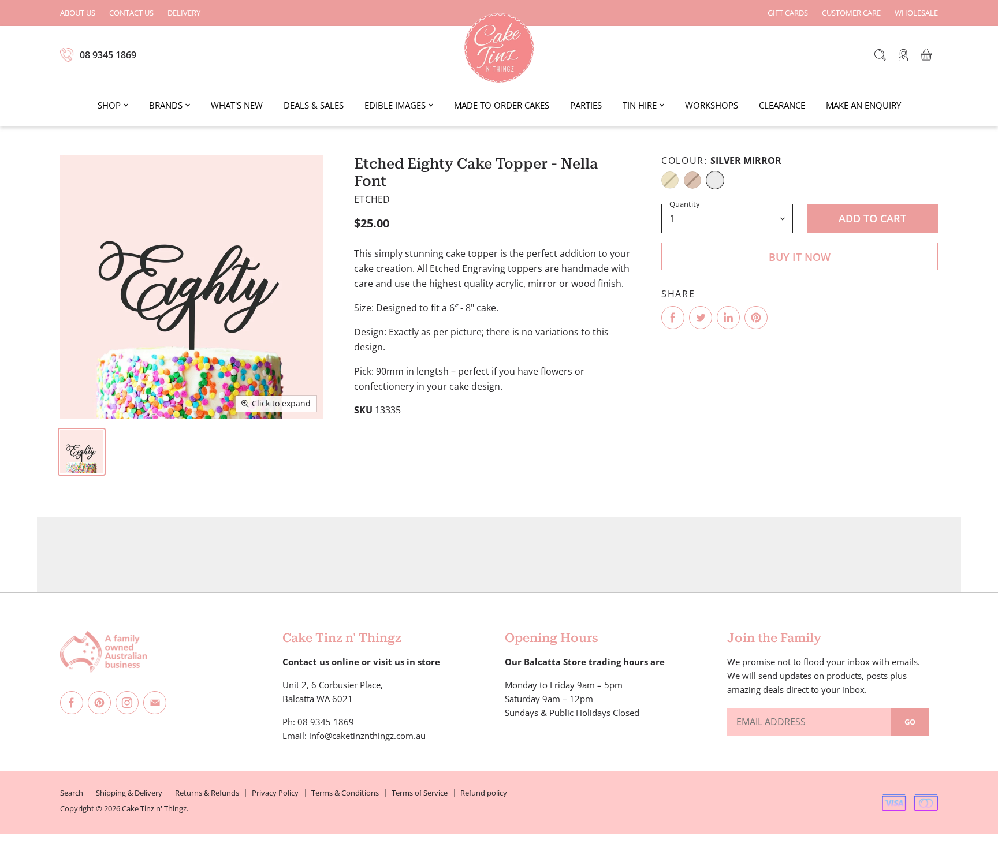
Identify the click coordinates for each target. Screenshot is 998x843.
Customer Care (851, 13)
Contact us (131, 13)
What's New (237, 105)
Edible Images (395, 105)
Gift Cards (788, 13)
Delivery (183, 13)
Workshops (711, 105)
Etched (372, 199)
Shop (109, 105)
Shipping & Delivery (129, 793)
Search (71, 793)
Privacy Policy (275, 793)
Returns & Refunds (207, 793)
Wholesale (916, 13)
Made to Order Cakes (501, 105)
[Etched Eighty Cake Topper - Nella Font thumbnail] (82, 452)
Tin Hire (640, 105)
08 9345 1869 (108, 55)
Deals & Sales (314, 105)
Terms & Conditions (345, 793)
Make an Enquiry (863, 105)
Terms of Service (420, 793)
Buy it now (800, 257)
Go (909, 722)
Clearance (782, 105)
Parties (586, 105)
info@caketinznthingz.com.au (367, 735)
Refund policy (483, 793)
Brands (166, 105)
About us (77, 13)
